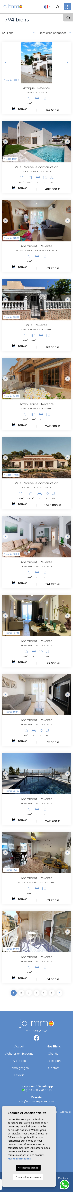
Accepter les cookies (28, 1167)
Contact (53, 1068)
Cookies (63, 1178)
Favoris (19, 1075)
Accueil (19, 1046)
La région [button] (54, 1061)
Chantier (54, 1053)
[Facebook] (36, 1039)
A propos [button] (19, 1061)
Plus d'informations (19, 1158)
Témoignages (19, 1068)
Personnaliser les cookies (28, 1177)
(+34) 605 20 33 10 (38, 1090)
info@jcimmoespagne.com (36, 1101)
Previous (5, 62)
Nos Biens (54, 1046)
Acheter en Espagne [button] (19, 1053)
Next (67, 62)
